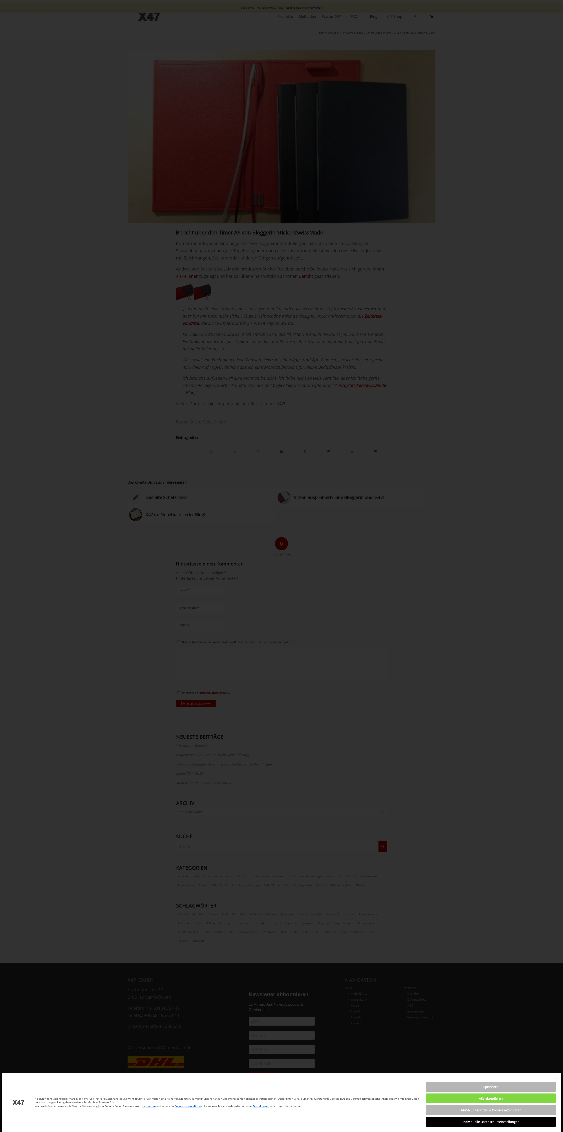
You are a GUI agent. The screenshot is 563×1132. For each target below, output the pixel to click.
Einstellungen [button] (261, 1106)
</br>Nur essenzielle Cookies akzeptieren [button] (490, 1110)
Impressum (149, 1106)
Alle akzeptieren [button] (491, 1098)
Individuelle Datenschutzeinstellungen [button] (490, 1122)
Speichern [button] (490, 1087)
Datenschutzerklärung (188, 1106)
